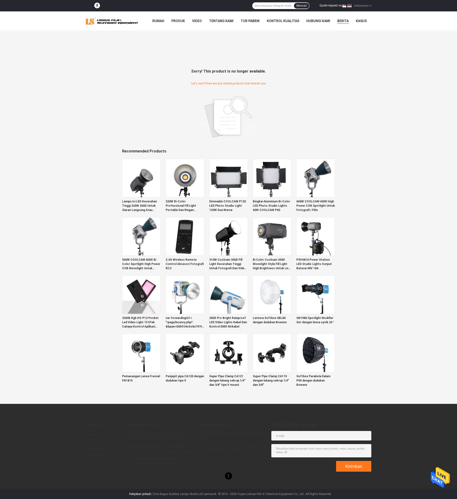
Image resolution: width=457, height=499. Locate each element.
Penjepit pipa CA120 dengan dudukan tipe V (185, 378)
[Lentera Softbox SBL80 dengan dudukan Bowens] (272, 294)
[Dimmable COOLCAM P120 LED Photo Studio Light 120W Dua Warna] (228, 178)
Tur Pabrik (250, 21)
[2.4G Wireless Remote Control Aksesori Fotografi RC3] (185, 236)
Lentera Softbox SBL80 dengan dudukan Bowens (270, 320)
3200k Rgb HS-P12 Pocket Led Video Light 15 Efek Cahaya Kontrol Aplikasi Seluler (140, 322)
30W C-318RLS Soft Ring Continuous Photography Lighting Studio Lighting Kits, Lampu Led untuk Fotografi (159, 436)
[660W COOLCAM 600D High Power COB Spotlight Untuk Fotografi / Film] (316, 178)
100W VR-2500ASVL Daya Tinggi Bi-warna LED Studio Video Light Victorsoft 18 (234, 447)
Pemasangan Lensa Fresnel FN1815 (141, 378)
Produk (178, 21)
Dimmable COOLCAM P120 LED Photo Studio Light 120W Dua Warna (227, 206)
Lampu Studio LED (143, 424)
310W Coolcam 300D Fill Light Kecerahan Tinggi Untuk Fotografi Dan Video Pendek (227, 264)
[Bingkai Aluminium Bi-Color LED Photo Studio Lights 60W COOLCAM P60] (272, 178)
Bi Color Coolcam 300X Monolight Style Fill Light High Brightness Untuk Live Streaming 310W (271, 264)
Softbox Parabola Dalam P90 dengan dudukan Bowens (313, 380)
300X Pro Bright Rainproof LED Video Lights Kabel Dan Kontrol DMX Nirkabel (228, 322)
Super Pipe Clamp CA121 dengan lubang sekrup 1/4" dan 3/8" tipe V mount (227, 380)
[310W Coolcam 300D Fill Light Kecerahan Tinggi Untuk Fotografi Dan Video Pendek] (228, 236)
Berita (343, 21)
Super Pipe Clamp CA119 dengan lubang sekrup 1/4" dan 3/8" (271, 380)
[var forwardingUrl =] (185, 294)
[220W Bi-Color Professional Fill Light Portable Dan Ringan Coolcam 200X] (185, 178)
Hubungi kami (318, 21)
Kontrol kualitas (283, 21)
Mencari (301, 5)
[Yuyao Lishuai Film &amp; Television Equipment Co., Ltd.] (112, 21)
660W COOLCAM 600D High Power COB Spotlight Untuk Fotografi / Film (315, 206)
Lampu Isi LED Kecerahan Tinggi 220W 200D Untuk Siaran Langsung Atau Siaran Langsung (139, 206)
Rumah (158, 21)
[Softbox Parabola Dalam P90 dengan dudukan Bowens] (316, 352)
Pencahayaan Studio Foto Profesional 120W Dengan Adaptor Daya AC (160, 461)
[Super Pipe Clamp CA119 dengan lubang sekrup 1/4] (272, 352)
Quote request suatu (332, 5)
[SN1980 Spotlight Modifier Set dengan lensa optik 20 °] (316, 294)
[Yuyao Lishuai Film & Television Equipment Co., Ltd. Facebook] (97, 6)
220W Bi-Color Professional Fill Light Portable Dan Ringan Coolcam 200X (181, 206)
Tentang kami (221, 21)
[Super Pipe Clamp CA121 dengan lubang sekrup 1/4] (228, 352)
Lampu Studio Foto (215, 424)
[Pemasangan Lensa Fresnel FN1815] (141, 352)
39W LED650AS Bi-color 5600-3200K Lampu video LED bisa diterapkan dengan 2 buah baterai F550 (162, 449)
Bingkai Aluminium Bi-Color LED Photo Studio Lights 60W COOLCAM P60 (271, 206)
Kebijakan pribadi (140, 494)
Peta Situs (94, 469)
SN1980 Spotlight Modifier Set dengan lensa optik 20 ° (315, 320)
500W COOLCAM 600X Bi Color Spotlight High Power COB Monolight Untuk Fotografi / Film (141, 264)
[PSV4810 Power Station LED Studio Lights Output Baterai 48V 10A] (316, 236)
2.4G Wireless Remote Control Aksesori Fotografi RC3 (185, 264)
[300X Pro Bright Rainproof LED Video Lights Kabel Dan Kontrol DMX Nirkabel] (228, 294)
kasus (361, 21)
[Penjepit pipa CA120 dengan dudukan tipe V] (185, 352)
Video (197, 21)
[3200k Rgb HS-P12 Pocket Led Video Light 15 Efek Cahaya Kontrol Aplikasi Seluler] (141, 294)
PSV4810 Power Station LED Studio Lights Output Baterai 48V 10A (314, 264)
